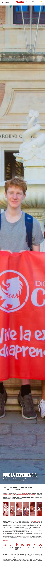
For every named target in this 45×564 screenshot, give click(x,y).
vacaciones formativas (22, 494)
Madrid (38, 521)
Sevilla (31, 521)
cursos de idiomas (31, 494)
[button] (27, 2)
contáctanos (5, 540)
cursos (25, 493)
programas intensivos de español (9, 494)
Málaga (34, 521)
